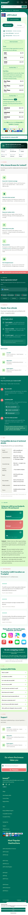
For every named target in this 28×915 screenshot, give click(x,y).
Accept (13, 908)
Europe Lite (14, 289)
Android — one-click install (12, 410)
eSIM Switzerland (6, 887)
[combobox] (12, 6)
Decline (13, 910)
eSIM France (5, 878)
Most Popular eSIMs (7, 795)
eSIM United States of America (9, 848)
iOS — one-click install (11, 407)
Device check (5, 298)
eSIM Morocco (6, 863)
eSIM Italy (5, 875)
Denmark (24, 295)
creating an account (6, 248)
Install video (14, 298)
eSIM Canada (5, 851)
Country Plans (6, 798)
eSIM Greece (5, 884)
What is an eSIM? (23, 298)
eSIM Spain (5, 872)
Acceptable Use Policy (7, 813)
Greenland (3, 295)
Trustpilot (16, 124)
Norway (17, 295)
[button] (18, 2)
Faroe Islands (10, 295)
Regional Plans (6, 801)
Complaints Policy (6, 816)
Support (4, 825)
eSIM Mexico (5, 890)
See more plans (12, 67)
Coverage (19, 25)
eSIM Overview (7, 25)
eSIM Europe (5, 854)
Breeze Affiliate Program (8, 810)
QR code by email (10, 413)
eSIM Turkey (5, 860)
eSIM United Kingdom (7, 866)
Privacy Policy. (13, 906)
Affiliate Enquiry (6, 829)
